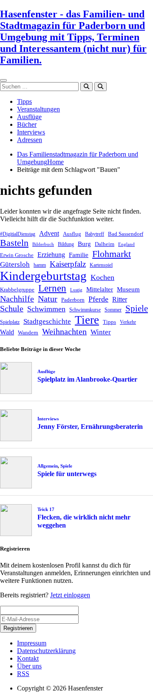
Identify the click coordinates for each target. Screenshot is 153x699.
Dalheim (104, 244)
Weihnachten (64, 331)
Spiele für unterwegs (66, 473)
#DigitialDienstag (17, 234)
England (126, 244)
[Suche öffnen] (100, 86)
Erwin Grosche (17, 255)
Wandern (28, 332)
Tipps (24, 101)
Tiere (87, 320)
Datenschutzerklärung (46, 650)
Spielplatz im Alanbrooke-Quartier (87, 379)
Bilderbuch (43, 244)
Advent (49, 233)
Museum (128, 289)
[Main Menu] (3, 80)
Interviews (31, 132)
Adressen (29, 139)
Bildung (66, 244)
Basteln (14, 242)
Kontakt (28, 658)
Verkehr (128, 322)
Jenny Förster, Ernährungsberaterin (90, 426)
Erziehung (51, 254)
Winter (101, 332)
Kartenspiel (101, 265)
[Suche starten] (86, 86)
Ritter (119, 299)
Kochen (102, 277)
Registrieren (18, 628)
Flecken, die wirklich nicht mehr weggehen (83, 521)
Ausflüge (29, 116)
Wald (7, 332)
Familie (78, 254)
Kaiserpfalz (68, 264)
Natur (47, 298)
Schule (11, 308)
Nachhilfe (17, 298)
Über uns (29, 666)
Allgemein (47, 465)
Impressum (31, 643)
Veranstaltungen (38, 109)
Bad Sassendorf (125, 234)
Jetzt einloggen (70, 595)
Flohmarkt (111, 253)
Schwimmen (46, 309)
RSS (23, 673)
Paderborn (73, 300)
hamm (40, 265)
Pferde (98, 299)
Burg (84, 243)
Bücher (27, 124)
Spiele (136, 308)
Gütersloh (15, 264)
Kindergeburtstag (43, 275)
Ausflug (72, 234)
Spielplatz (10, 322)
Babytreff (94, 234)
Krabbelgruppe (17, 289)
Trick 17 (45, 509)
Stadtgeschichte (47, 321)
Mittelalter (99, 289)
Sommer (113, 310)
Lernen (52, 288)
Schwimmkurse (85, 310)
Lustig (76, 290)
